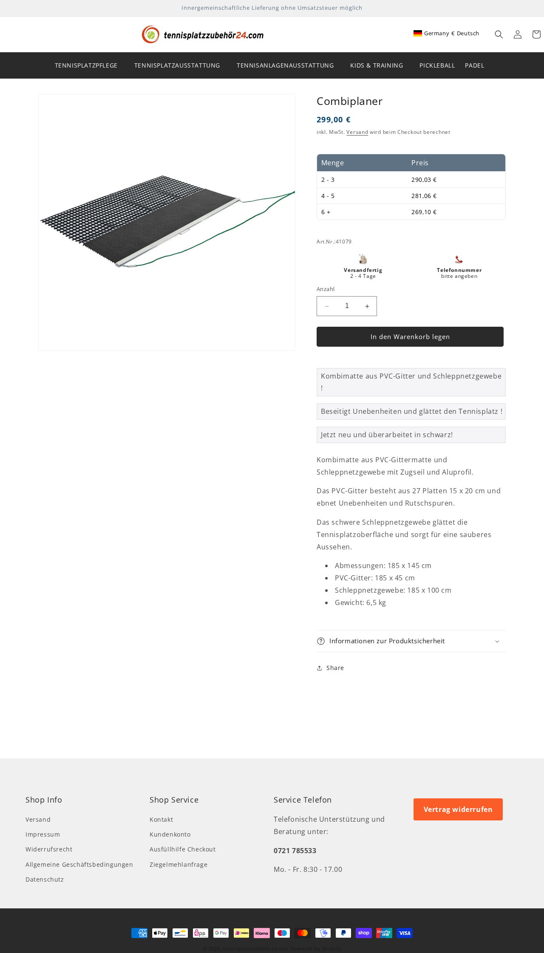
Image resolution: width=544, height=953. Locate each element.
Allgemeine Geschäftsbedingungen (79, 864)
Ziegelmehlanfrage (178, 864)
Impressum (43, 835)
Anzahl (325, 289)
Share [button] (335, 668)
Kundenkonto (170, 835)
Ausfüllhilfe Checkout (183, 850)
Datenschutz (45, 879)
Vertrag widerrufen (458, 809)
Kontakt (161, 820)
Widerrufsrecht (49, 850)
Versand (357, 132)
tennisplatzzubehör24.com (256, 948)
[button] (499, 34)
